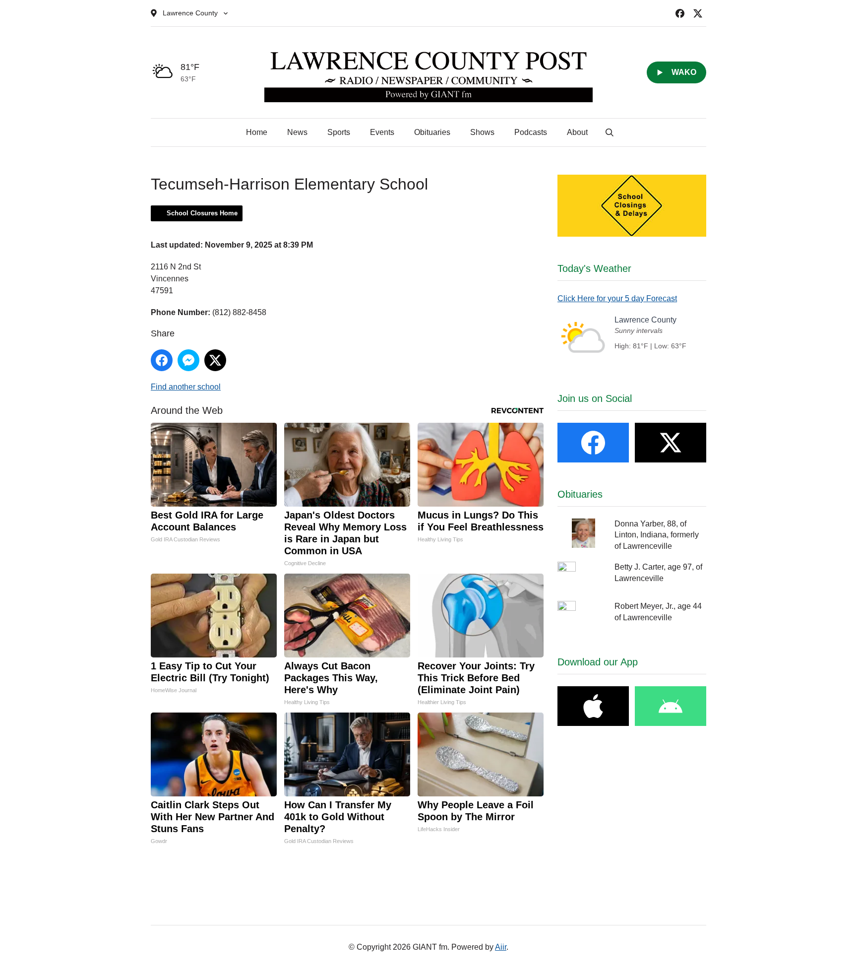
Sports (338, 132)
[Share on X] (215, 360)
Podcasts (530, 132)
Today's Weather (594, 268)
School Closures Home (202, 213)
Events (382, 132)
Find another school (186, 387)
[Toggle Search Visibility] (609, 132)
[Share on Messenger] (188, 360)
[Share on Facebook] (162, 360)
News (297, 132)
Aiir (500, 947)
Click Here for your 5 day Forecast (617, 298)
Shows (482, 132)
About (577, 132)
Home (256, 132)
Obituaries (432, 132)
